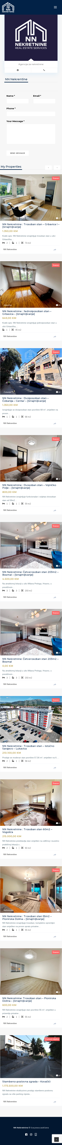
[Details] (56, 250)
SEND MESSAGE (17, 153)
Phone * (11, 108)
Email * (37, 95)
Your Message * (15, 121)
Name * (10, 95)
